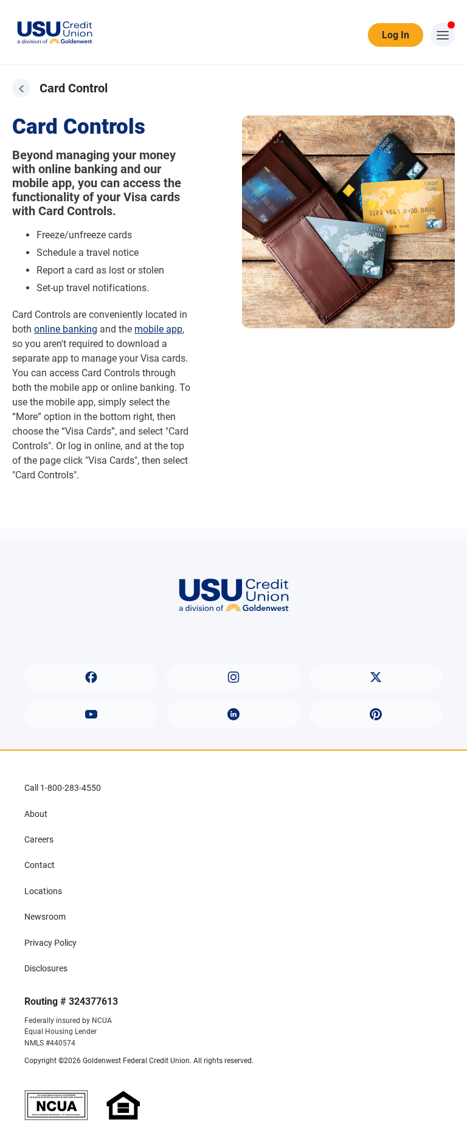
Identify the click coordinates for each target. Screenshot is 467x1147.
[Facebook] (90, 677)
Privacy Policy (50, 943)
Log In (395, 35)
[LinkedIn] (233, 714)
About (35, 814)
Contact (39, 865)
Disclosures (45, 968)
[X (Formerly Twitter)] (376, 677)
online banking (65, 329)
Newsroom (45, 916)
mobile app (158, 329)
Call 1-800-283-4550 (62, 788)
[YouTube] (90, 714)
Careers (39, 839)
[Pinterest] (376, 714)
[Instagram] (233, 677)
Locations (43, 891)
